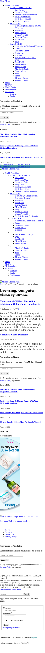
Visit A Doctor (10, 87)
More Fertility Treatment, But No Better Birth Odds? (21, 157)
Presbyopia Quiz (21, 180)
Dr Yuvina (5, 309)
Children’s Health (22, 51)
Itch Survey (19, 10)
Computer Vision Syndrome (14, 334)
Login (12, 96)
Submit (26, 594)
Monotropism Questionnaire (26, 14)
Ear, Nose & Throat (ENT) (25, 57)
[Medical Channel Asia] (10, 169)
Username (7, 608)
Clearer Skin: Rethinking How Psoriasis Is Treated (20, 422)
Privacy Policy (6, 124)
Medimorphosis (11, 89)
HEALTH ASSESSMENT (21, 8)
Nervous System (21, 71)
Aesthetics (19, 30)
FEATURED (15, 23)
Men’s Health (20, 33)
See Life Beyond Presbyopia (26, 216)
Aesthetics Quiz (21, 12)
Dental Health (20, 53)
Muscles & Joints (21, 69)
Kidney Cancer (21, 205)
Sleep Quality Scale (22, 17)
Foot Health (19, 39)
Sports (17, 76)
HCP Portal (9, 92)
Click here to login (20, 650)
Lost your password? (11, 627)
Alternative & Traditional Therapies (29, 46)
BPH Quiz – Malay (22, 21)
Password (7, 613)
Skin (17, 73)
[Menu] (1, 280)
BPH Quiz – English (23, 19)
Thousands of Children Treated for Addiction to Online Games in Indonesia (20, 302)
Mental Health (20, 67)
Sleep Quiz (19, 184)
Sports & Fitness (21, 37)
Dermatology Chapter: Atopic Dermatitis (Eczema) (26, 197)
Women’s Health (21, 35)
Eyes (17, 60)
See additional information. (10, 589)
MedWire (8, 85)
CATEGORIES (16, 44)
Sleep (17, 42)
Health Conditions (12, 5)
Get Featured (15, 275)
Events (7, 82)
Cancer (18, 48)
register (34, 637)
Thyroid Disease (21, 78)
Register (13, 94)
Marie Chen (5, 339)
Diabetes (18, 55)
